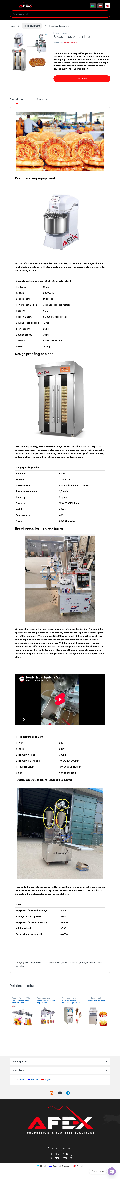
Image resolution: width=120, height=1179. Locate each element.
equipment (91, 962)
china (82, 962)
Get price (82, 78)
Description (17, 99)
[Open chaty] (112, 1171)
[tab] (17, 100)
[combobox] (56, 14)
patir (100, 962)
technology (20, 966)
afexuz (58, 962)
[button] (93, 5)
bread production (70, 962)
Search (106, 14)
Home (12, 25)
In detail (22, 1036)
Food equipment (32, 25)
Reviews (42, 99)
